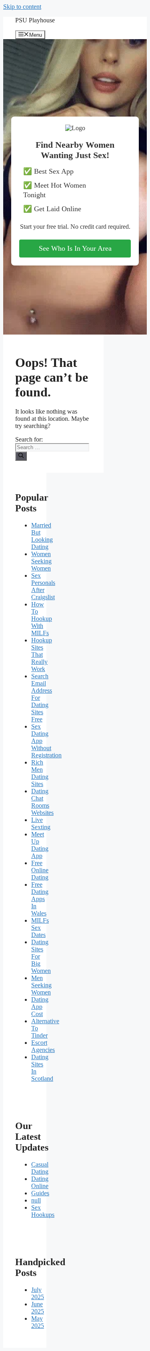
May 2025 (37, 1322)
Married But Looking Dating (42, 536)
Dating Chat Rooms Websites (42, 802)
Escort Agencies (43, 1046)
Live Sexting (40, 823)
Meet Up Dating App (39, 845)
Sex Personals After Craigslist (43, 586)
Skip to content (22, 6)
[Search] (21, 456)
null (36, 1200)
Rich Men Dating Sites (39, 773)
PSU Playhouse (35, 20)
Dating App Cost (39, 1006)
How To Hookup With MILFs (41, 618)
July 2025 (37, 1293)
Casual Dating (39, 1168)
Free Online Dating (39, 870)
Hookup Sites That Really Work (41, 654)
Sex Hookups (42, 1211)
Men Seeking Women (41, 985)
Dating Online (39, 1182)
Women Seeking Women (41, 561)
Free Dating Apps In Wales (39, 899)
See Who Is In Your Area (75, 248)
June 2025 (37, 1308)
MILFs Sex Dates (40, 927)
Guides (40, 1193)
